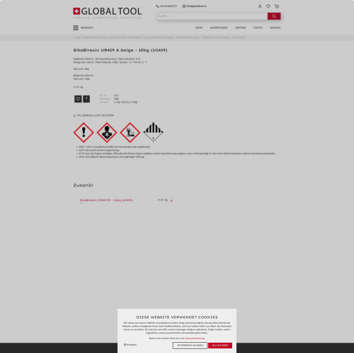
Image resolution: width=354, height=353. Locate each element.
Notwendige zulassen (190, 345)
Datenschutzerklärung (195, 338)
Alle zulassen (220, 345)
